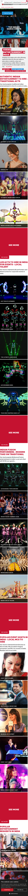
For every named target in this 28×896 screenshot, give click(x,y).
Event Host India (6, 762)
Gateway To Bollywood (8, 141)
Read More (9, 66)
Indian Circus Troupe (7, 600)
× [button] (26, 881)
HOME (2, 7)
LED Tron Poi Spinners (8, 301)
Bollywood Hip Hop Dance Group (11, 544)
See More (4, 257)
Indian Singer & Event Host (9, 790)
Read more (13, 887)
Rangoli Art (4, 169)
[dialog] (14, 887)
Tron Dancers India (7, 329)
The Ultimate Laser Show (9, 357)
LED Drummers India (7, 385)
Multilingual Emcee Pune (9, 706)
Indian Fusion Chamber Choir (10, 516)
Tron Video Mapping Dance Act (10, 413)
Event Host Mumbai (7, 678)
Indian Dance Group (7, 572)
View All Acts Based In (15, 71)
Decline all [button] (20, 889)
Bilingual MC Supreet (7, 734)
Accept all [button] (7, 889)
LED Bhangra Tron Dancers (9, 488)
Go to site (24, 2)
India (12, 7)
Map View (6, 69)
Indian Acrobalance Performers (11, 225)
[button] (14, 893)
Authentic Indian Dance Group (10, 197)
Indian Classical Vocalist (9, 113)
